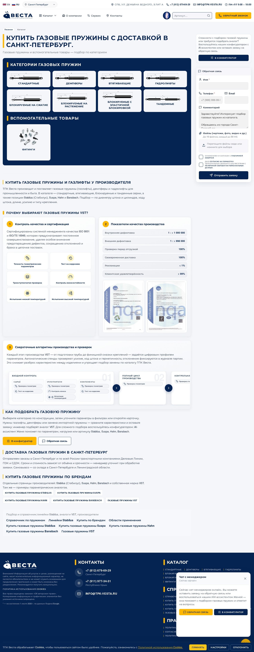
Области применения (125, 520)
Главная (8, 29)
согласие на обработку (222, 161)
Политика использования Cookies (24, 589)
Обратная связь (197, 612)
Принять (198, 647)
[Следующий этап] (116, 388)
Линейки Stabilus (61, 520)
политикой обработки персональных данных (224, 166)
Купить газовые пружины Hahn (26, 500)
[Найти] (208, 15)
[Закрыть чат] (245, 578)
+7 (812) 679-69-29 (180, 4)
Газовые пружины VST (122, 500)
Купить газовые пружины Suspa (79, 492)
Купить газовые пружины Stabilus (28, 492)
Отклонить (241, 647)
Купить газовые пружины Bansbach (77, 500)
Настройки (218, 647)
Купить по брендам (91, 520)
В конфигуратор (225, 57)
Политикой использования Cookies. (160, 647)
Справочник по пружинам (25, 520)
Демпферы (192, 569)
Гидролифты (233, 569)
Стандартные (173, 569)
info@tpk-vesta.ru (209, 4)
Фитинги (170, 581)
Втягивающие (212, 569)
